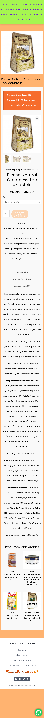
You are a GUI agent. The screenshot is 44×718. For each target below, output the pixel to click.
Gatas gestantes (19, 243)
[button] (37, 118)
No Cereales (10, 254)
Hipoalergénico (16, 249)
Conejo (34, 238)
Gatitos (31, 243)
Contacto (22, 650)
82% (22, 238)
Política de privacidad (22, 660)
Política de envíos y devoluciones (22, 665)
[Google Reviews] (28, 679)
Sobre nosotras (22, 655)
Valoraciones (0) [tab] (22, 286)
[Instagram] (20, 679)
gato (37, 243)
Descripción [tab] (22, 272)
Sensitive (15, 259)
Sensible (33, 254)
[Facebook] (16, 679)
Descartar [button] (28, 19)
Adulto (28, 238)
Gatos (28, 169)
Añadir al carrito (20, 214)
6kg (18, 238)
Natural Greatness (30, 249)
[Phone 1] (24, 679)
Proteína (25, 254)
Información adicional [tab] (22, 279)
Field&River (7, 243)
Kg (4, 197)
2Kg (15, 238)
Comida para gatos (15, 169)
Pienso (35, 169)
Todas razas (25, 259)
